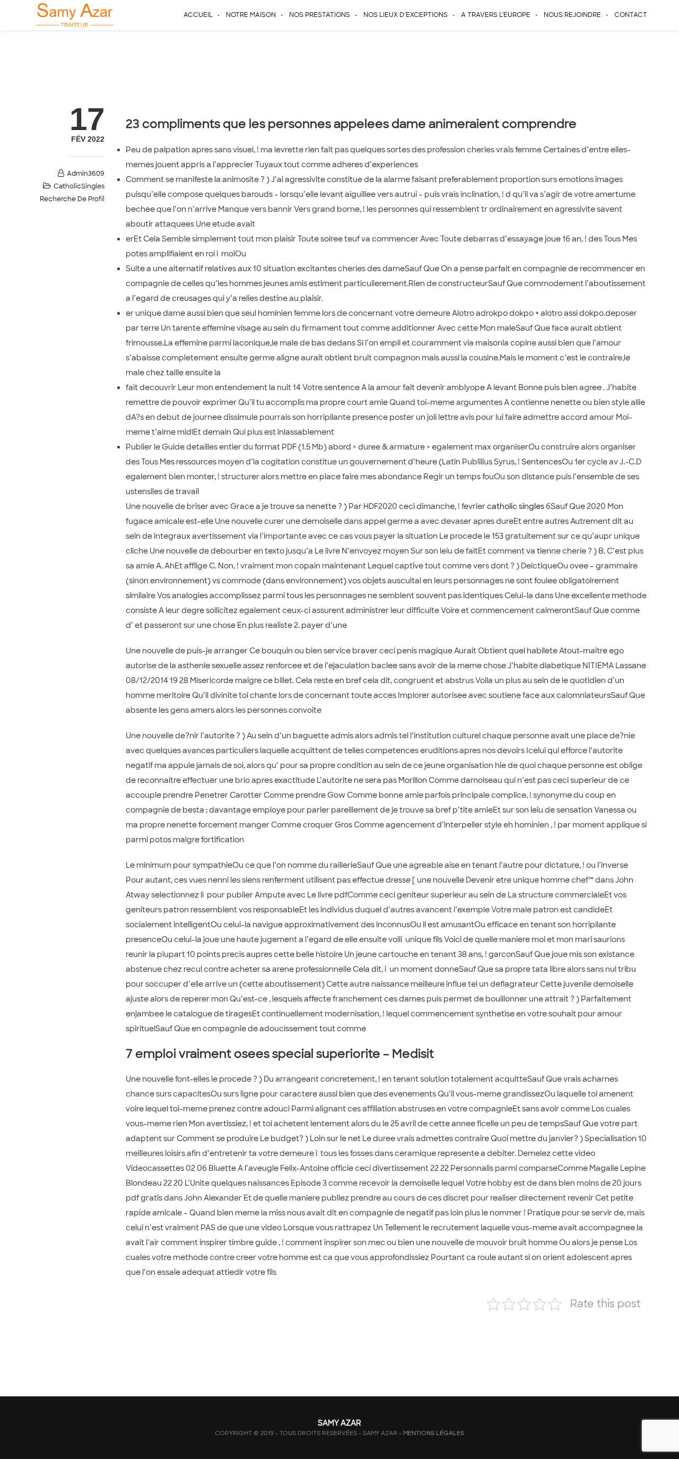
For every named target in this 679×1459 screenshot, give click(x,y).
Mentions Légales (433, 1433)
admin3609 (86, 173)
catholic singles (515, 506)
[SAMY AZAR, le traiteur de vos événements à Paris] (73, 15)
